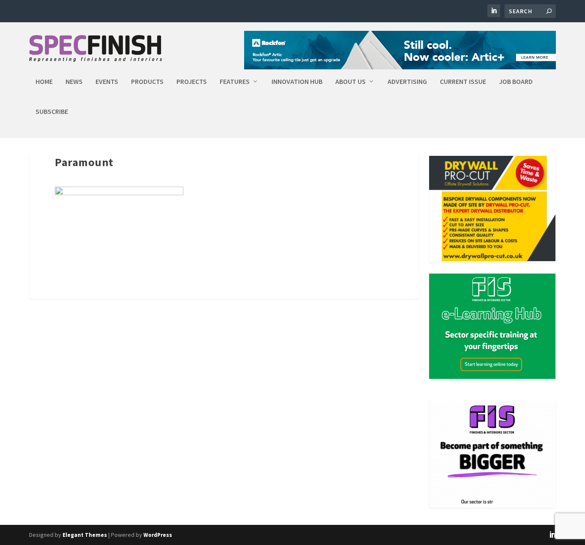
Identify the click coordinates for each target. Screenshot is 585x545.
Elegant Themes (85, 535)
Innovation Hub (297, 82)
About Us (350, 82)
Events (107, 82)
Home (44, 82)
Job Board (516, 82)
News (74, 82)
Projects (191, 82)
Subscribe (52, 112)
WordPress (157, 535)
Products (147, 82)
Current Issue (463, 82)
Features (235, 82)
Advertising (407, 82)
